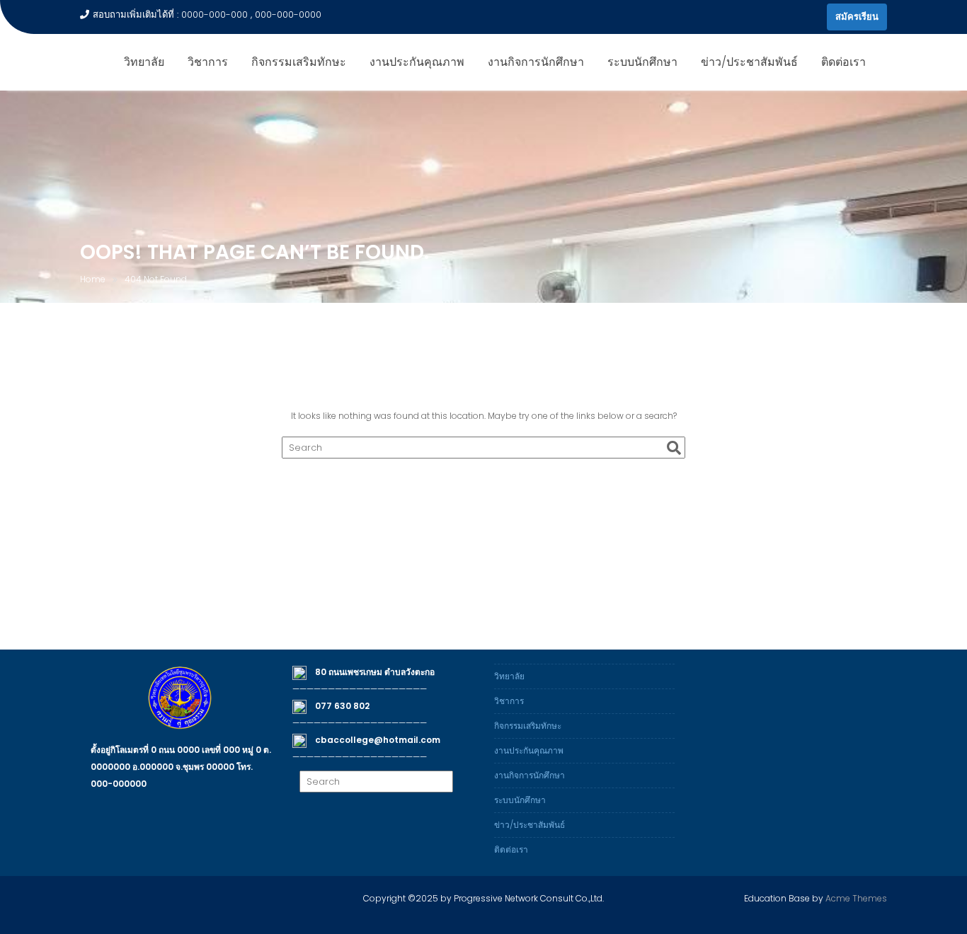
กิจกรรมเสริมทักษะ (298, 62)
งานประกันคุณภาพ (417, 62)
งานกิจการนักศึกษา (536, 62)
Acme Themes (856, 898)
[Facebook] (812, 17)
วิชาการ (208, 62)
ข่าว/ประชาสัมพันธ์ (749, 62)
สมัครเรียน (857, 16)
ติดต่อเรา (843, 62)
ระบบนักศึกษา (642, 62)
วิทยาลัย (144, 62)
